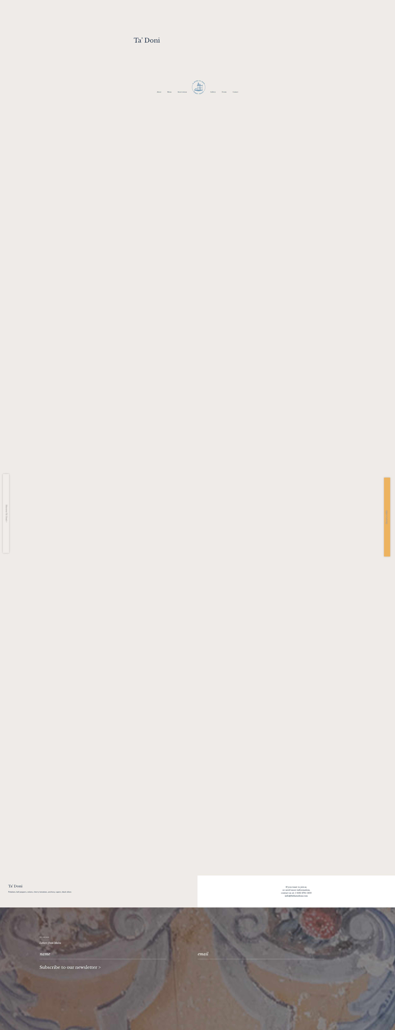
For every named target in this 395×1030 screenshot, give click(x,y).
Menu (169, 92)
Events (224, 92)
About (159, 92)
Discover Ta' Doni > (6, 513)
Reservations (182, 92)
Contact (235, 92)
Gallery (213, 92)
